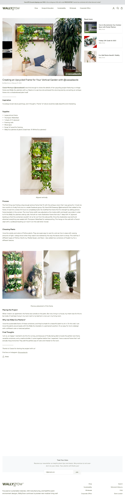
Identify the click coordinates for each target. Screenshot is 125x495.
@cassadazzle (22, 352)
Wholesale (88, 490)
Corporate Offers (86, 493)
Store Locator (118, 493)
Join (77, 472)
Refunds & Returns (117, 487)
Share (7, 356)
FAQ (121, 490)
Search (120, 484)
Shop (90, 484)
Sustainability (88, 487)
